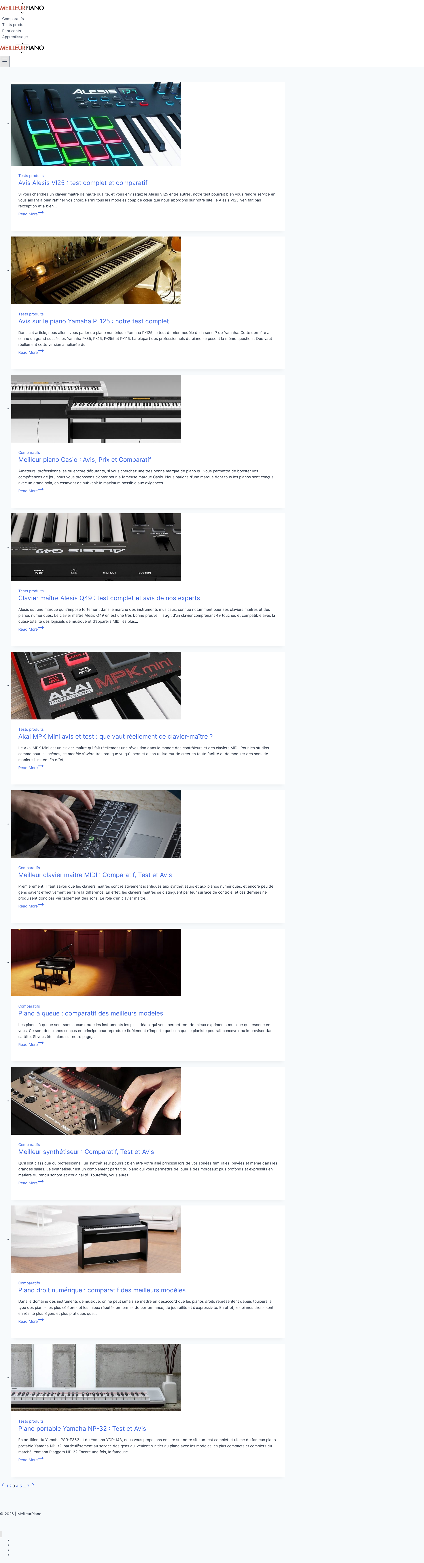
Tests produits (15, 25)
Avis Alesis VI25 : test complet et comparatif (83, 182)
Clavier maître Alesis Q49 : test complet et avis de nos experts (109, 598)
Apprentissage (15, 37)
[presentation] (148, 124)
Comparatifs (13, 19)
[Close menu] (1, 1534)
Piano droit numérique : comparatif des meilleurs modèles (102, 1290)
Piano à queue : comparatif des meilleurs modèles (90, 1013)
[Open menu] (4, 61)
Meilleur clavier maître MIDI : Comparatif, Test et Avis (95, 875)
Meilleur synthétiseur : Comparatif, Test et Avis (86, 1151)
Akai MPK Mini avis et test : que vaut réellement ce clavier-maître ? (115, 736)
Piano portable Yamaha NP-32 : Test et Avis (82, 1428)
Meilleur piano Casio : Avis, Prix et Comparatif (84, 459)
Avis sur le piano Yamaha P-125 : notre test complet (93, 321)
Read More (31, 214)
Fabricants (11, 31)
